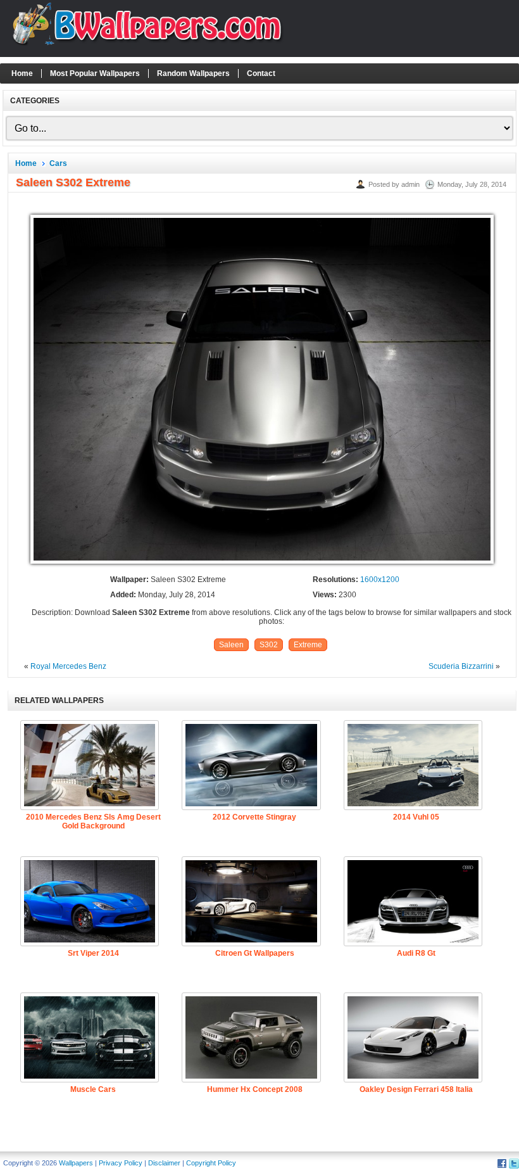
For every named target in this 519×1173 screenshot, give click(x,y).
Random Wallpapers (193, 73)
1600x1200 (379, 579)
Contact (261, 73)
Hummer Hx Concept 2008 (255, 1089)
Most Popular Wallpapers (95, 73)
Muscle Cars (93, 1089)
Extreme (308, 644)
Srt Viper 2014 (93, 953)
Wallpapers (76, 1163)
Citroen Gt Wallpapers (254, 953)
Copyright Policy (211, 1163)
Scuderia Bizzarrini (461, 666)
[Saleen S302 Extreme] (262, 564)
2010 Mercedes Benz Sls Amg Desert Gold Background (93, 821)
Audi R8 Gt (416, 953)
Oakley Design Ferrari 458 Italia (416, 1089)
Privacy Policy (120, 1163)
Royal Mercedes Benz (68, 666)
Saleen (231, 644)
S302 (269, 644)
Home (22, 73)
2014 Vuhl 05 (416, 817)
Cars (58, 163)
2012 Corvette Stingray (254, 817)
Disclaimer (164, 1163)
